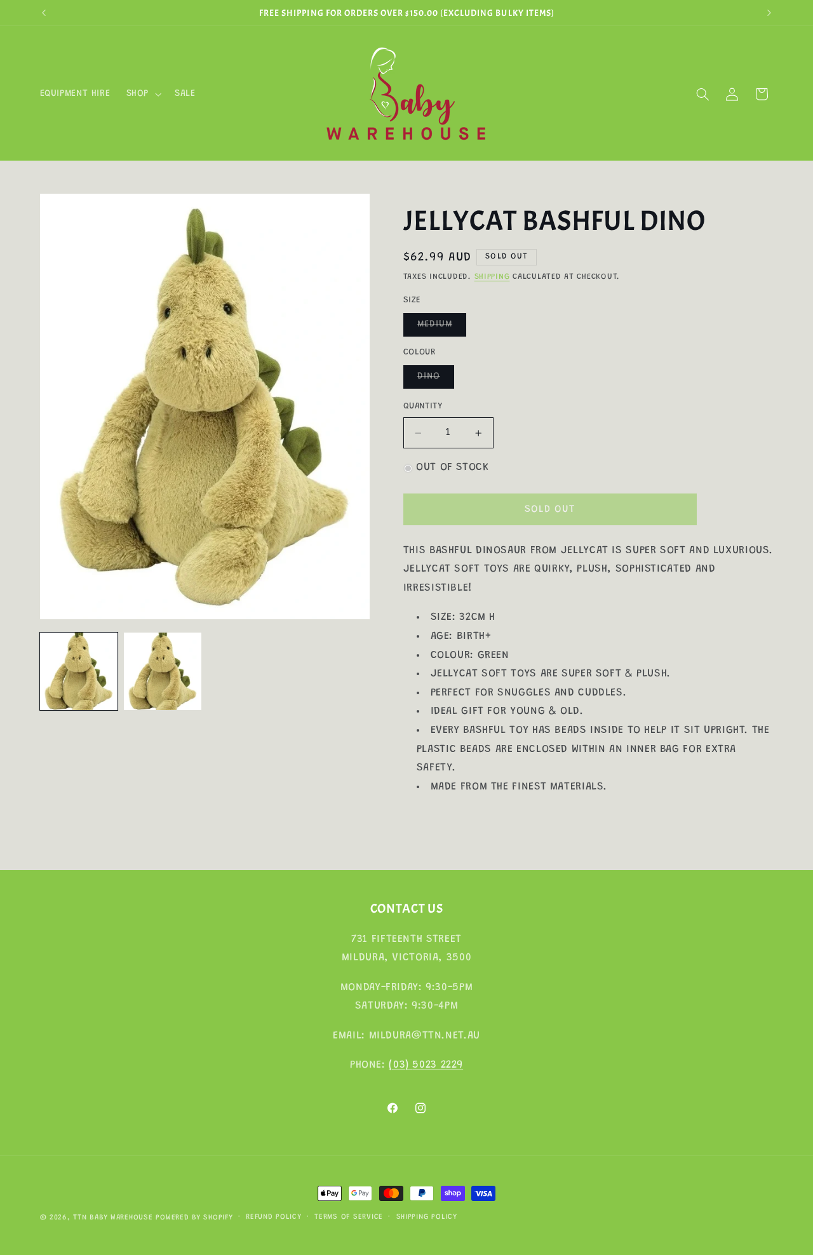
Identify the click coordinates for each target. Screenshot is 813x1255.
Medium (441, 328)
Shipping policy (426, 1217)
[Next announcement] (769, 12)
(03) (400, 1064)
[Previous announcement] (44, 12)
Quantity (422, 407)
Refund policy (274, 1217)
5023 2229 (437, 1064)
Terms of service (348, 1217)
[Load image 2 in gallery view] (162, 671)
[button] (142, 94)
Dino (435, 380)
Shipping (492, 277)
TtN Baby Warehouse (112, 1217)
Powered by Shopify (194, 1217)
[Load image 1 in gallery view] (79, 671)
